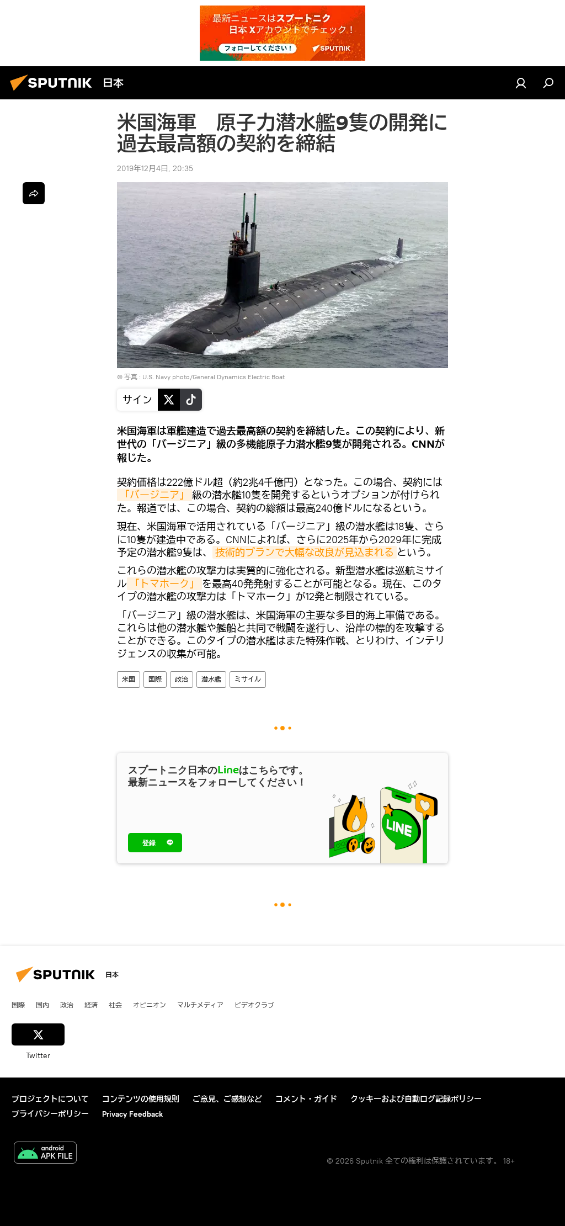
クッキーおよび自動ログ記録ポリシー (416, 1099)
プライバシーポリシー (50, 1114)
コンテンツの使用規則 (140, 1099)
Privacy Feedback (132, 1114)
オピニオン (149, 1005)
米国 (128, 679)
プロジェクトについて (50, 1099)
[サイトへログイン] (521, 83)
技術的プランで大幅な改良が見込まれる (304, 552)
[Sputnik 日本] (54, 92)
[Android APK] (45, 1154)
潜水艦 (211, 679)
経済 (91, 1005)
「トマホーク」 (164, 583)
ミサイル (247, 679)
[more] (34, 193)
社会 (115, 1005)
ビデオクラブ (254, 1005)
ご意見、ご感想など (227, 1099)
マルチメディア (200, 1005)
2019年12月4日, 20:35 (155, 168)
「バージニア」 (154, 495)
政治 (181, 679)
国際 (155, 679)
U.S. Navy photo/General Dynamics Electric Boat (213, 377)
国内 (42, 1005)
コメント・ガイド (306, 1099)
